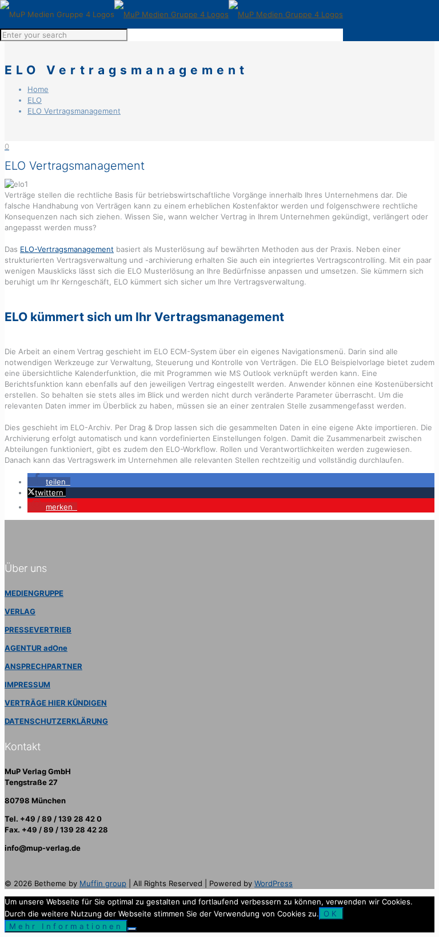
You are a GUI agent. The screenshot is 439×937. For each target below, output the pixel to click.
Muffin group (102, 883)
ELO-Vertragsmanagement (67, 249)
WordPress (273, 883)
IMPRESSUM (27, 684)
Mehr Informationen (66, 926)
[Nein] (132, 929)
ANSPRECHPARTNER (43, 666)
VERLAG (20, 611)
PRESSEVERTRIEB (38, 629)
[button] (48, 481)
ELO (34, 100)
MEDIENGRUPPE (34, 593)
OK (331, 913)
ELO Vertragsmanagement (74, 110)
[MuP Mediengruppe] (171, 14)
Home (38, 89)
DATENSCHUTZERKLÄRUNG (56, 721)
